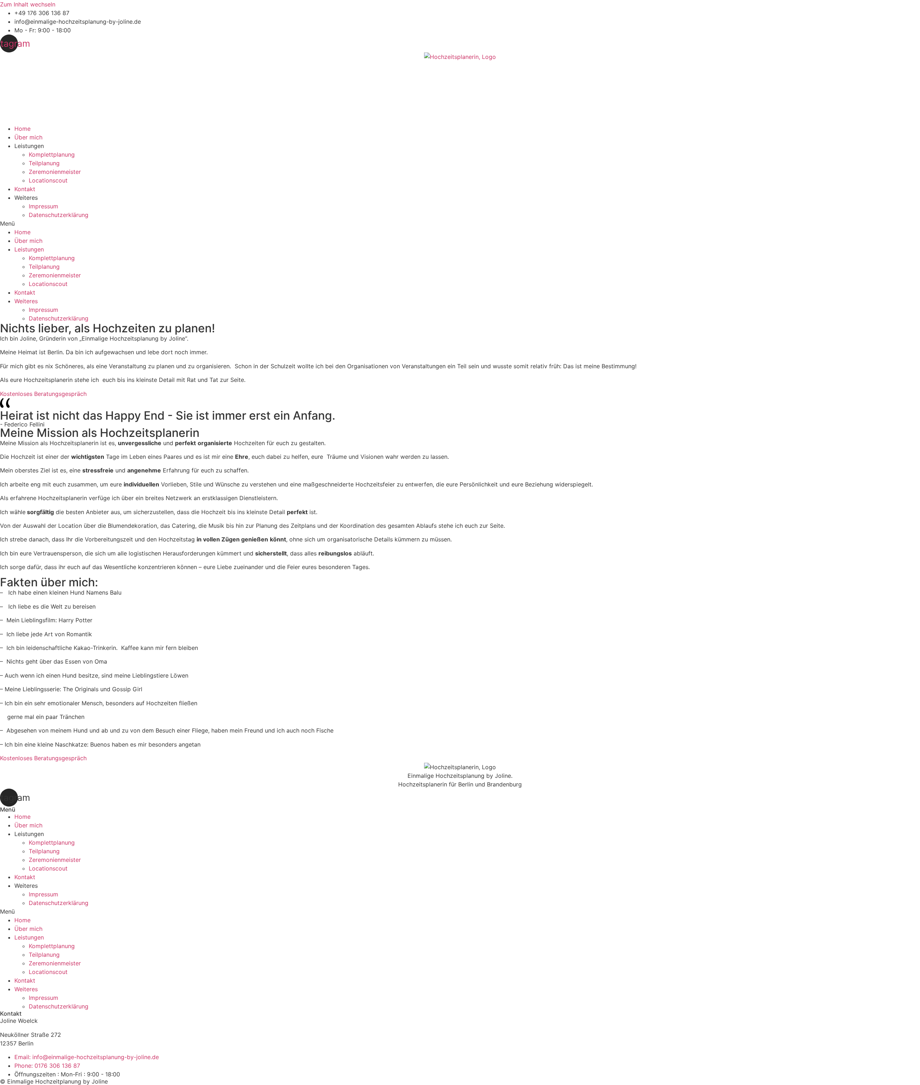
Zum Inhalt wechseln (27, 4)
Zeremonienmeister (55, 171)
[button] (460, 223)
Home (22, 128)
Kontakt (24, 189)
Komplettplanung (52, 154)
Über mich (28, 137)
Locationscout (48, 180)
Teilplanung (44, 163)
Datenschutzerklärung (58, 214)
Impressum (43, 206)
